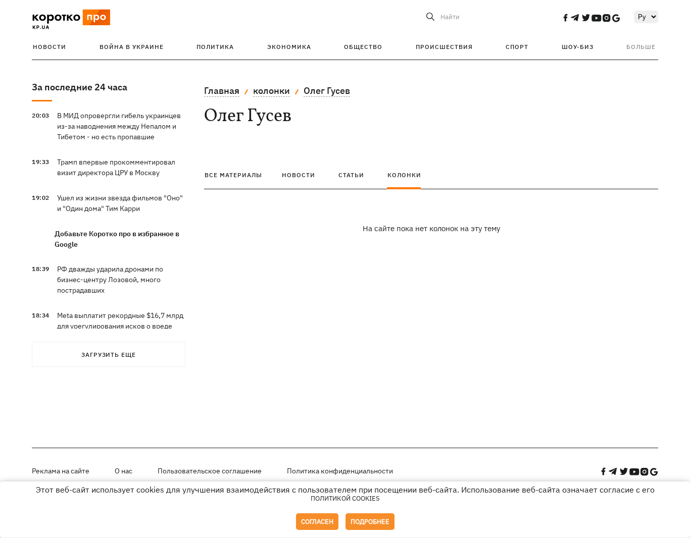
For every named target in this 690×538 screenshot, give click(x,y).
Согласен (317, 521)
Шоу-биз (578, 46)
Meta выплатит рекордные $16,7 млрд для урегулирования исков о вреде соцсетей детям (120, 326)
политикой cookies (345, 498)
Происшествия (444, 46)
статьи (351, 175)
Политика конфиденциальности (340, 470)
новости (298, 175)
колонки (271, 90)
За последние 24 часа (79, 87)
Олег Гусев (327, 90)
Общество (363, 46)
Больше (641, 46)
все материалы (233, 175)
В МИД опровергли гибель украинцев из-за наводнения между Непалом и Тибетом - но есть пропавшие (119, 126)
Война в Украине (132, 46)
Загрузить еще (108, 354)
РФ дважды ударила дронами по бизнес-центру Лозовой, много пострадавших (110, 279)
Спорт (517, 46)
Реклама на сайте (60, 470)
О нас (123, 470)
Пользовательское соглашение (210, 470)
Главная (221, 90)
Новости (49, 46)
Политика (215, 46)
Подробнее (370, 521)
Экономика (289, 46)
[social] (565, 18)
